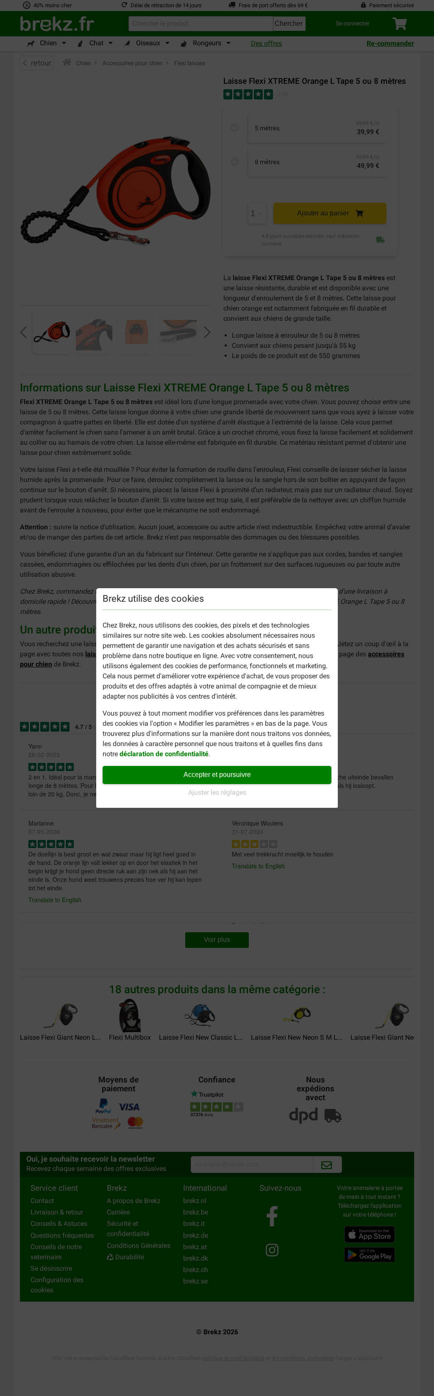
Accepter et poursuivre (217, 774)
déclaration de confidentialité (164, 754)
